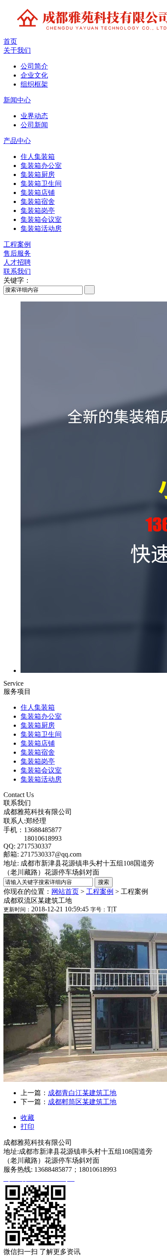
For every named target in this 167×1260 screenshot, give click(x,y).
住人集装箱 (38, 156)
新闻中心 (17, 100)
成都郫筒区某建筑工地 (82, 1101)
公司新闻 (34, 124)
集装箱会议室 (41, 219)
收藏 (27, 1117)
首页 (10, 41)
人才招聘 (17, 262)
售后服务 (17, 253)
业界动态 (34, 115)
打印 (27, 1126)
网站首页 (65, 891)
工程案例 (17, 244)
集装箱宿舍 (38, 201)
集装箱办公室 (41, 165)
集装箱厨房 (38, 174)
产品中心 (17, 140)
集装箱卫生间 (41, 183)
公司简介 (34, 66)
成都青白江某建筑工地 (82, 1092)
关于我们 (17, 50)
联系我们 (17, 271)
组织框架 (34, 84)
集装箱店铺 (38, 192)
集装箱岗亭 (38, 210)
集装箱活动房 (41, 228)
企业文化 (34, 75)
